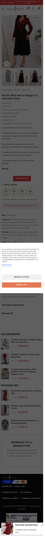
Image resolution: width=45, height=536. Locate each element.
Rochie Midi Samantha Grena (26, 525)
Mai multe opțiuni (21, 277)
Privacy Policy (6, 265)
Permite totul (22, 285)
